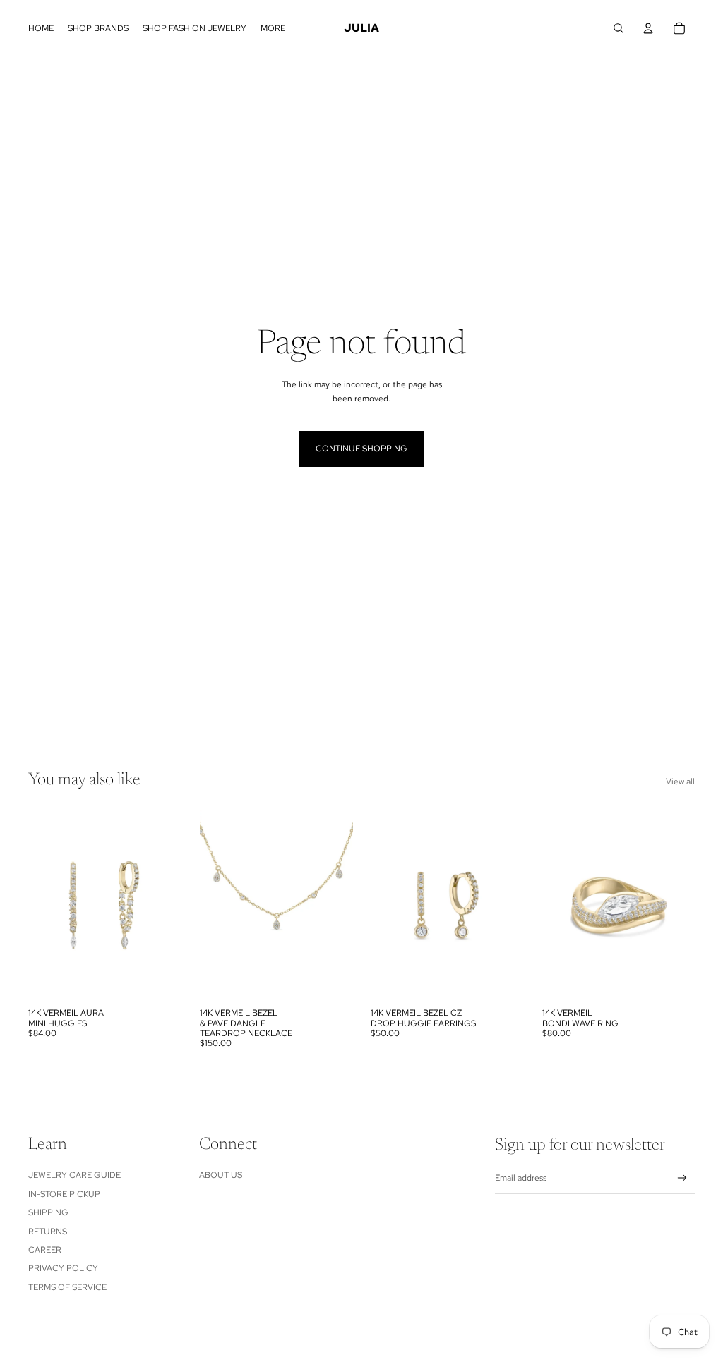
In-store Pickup (64, 1194)
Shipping (48, 1212)
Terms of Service (67, 1287)
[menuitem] (41, 28)
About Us (220, 1175)
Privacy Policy (63, 1268)
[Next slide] (170, 904)
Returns (47, 1231)
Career (44, 1249)
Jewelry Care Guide (74, 1175)
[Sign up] (682, 1178)
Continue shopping (361, 448)
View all (680, 781)
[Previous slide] (39, 904)
